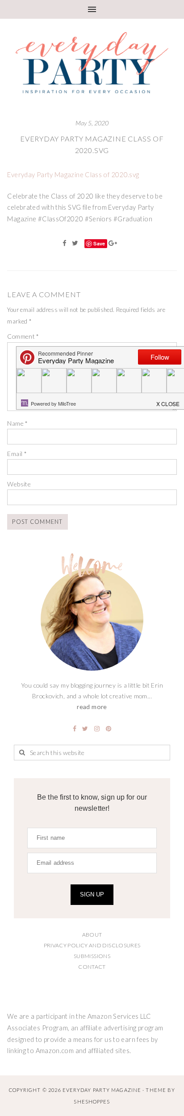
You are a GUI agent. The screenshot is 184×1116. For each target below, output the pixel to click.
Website (19, 484)
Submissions (92, 956)
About (92, 934)
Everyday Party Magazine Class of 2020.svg (73, 174)
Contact (92, 966)
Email (17, 453)
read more (92, 706)
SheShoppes (92, 1101)
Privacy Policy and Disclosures (92, 945)
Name (17, 423)
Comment (23, 336)
